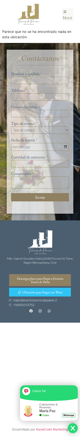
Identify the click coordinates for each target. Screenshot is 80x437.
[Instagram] (40, 311)
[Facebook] (31, 311)
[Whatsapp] (49, 311)
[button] (67, 14)
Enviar (40, 197)
